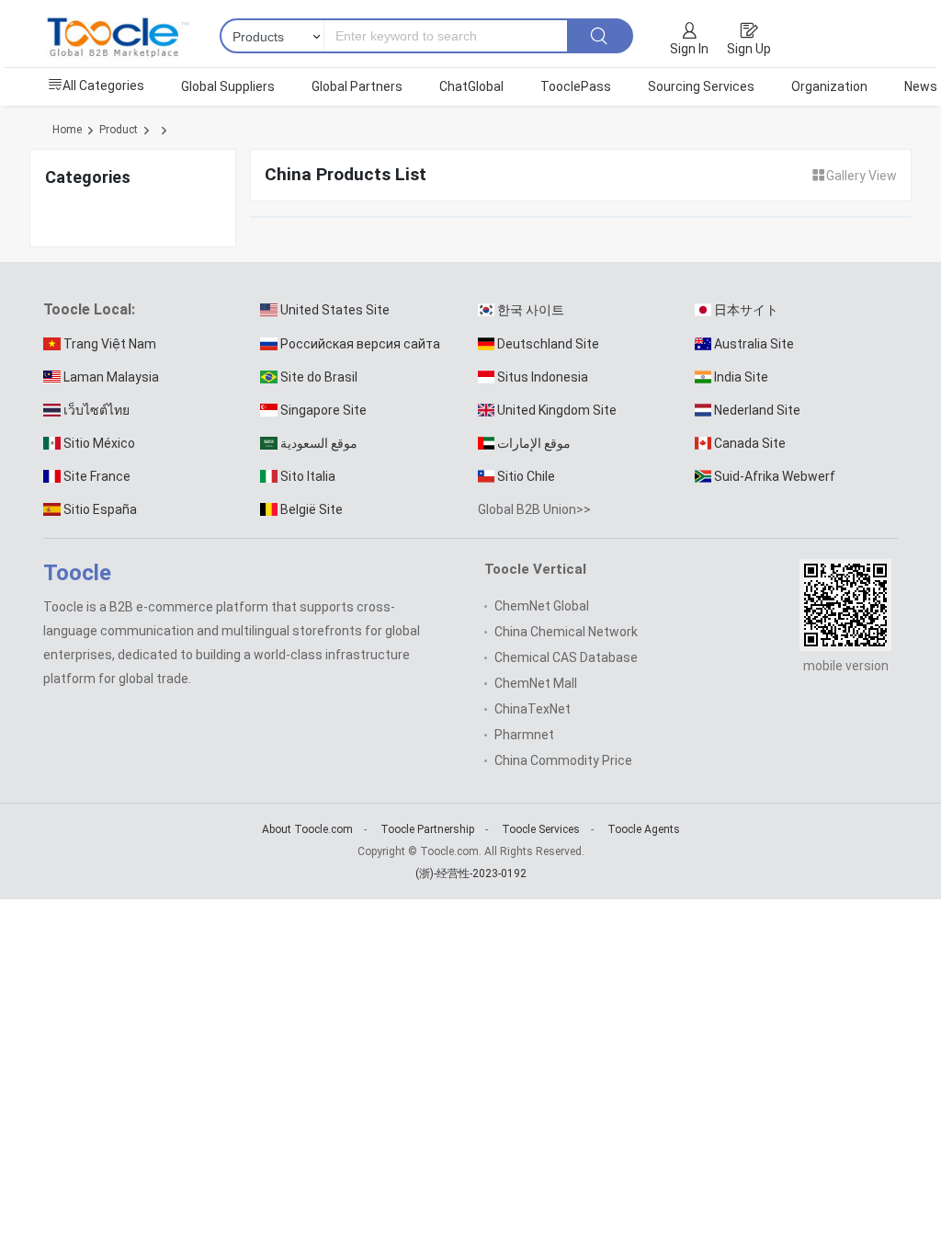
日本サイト (746, 310)
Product (118, 129)
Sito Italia (307, 476)
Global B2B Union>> (534, 509)
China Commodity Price (563, 760)
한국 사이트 (530, 310)
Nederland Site (757, 410)
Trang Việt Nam (109, 344)
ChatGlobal (471, 86)
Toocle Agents (643, 829)
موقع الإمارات (534, 443)
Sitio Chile (526, 476)
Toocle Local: (89, 309)
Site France (96, 476)
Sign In (689, 48)
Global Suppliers (228, 86)
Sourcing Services (701, 86)
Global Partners (357, 86)
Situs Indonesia (542, 377)
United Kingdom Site (557, 410)
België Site (311, 509)
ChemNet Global (541, 606)
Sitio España (100, 509)
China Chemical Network (566, 631)
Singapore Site (323, 410)
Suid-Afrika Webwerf (774, 476)
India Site (741, 377)
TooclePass (575, 86)
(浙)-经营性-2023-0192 (471, 873)
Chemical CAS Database (566, 657)
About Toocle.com (307, 829)
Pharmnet (524, 734)
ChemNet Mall (535, 683)
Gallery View (861, 175)
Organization (829, 86)
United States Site (335, 310)
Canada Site (750, 443)
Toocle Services (541, 829)
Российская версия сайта (360, 344)
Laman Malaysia (111, 377)
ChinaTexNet (532, 709)
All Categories (103, 85)
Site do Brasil (318, 377)
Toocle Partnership (427, 829)
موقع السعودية (318, 443)
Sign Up (749, 48)
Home (67, 129)
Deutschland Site (548, 344)
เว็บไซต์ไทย (96, 410)
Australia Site (754, 344)
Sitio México (99, 443)
